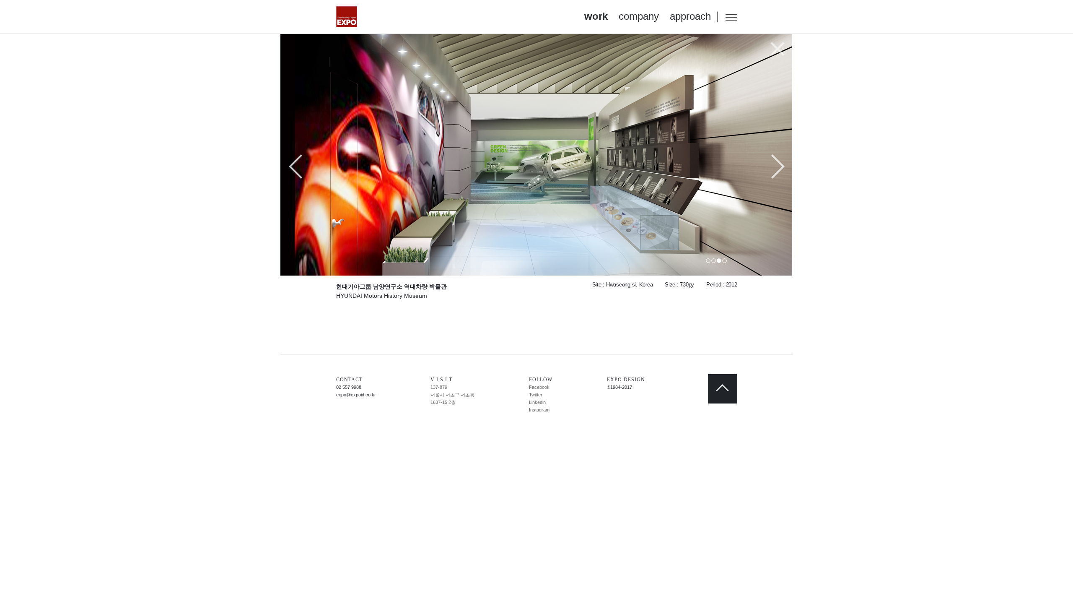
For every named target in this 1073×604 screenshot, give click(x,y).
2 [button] (713, 260)
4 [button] (724, 260)
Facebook (539, 387)
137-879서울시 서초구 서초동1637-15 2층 (452, 395)
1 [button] (708, 260)
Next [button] (777, 167)
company (639, 16)
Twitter (535, 394)
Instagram (539, 409)
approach (690, 16)
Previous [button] (296, 167)
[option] (536, 155)
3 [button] (719, 260)
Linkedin (537, 402)
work (596, 16)
